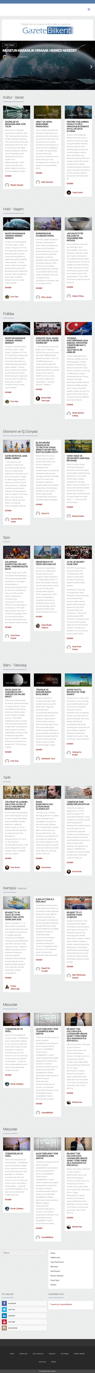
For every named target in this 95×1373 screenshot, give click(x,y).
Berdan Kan (77, 1102)
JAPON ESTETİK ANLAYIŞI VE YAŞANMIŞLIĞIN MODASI (75, 237)
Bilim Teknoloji (21, 682)
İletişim (53, 1285)
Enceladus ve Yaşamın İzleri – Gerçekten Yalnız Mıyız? (15, 693)
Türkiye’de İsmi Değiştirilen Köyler (78, 803)
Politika (16, 45)
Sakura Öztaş (77, 296)
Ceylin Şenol (77, 192)
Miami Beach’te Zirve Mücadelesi (46, 563)
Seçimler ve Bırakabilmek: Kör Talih (15, 124)
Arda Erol (45, 513)
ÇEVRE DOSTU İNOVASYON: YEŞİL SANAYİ (76, 692)
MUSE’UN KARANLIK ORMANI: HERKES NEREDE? (15, 236)
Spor (24, 555)
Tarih (24, 795)
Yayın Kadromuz (57, 1262)
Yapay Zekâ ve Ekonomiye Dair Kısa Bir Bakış (78, 458)
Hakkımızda (55, 1258)
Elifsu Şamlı (46, 297)
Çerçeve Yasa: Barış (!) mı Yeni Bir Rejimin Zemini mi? (46, 50)
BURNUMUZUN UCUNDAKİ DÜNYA (45, 234)
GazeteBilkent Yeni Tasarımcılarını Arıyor (47, 1031)
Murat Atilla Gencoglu (17, 57)
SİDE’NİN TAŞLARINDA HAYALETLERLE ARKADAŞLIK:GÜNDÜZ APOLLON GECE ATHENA (78, 126)
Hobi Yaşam (22, 226)
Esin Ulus (14, 296)
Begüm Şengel (17, 185)
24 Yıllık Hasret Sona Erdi (75, 563)
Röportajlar (22, 1015)
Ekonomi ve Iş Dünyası (21, 448)
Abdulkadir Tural (48, 758)
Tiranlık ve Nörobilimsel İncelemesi (43, 692)
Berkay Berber (78, 516)
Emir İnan (15, 761)
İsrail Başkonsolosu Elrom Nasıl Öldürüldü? (44, 805)
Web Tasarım (51, 1371)
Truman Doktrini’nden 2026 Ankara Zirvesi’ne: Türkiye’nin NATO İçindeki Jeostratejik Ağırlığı (77, 345)
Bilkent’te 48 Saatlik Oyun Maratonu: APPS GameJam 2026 (14, 916)
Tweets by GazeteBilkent (61, 1304)
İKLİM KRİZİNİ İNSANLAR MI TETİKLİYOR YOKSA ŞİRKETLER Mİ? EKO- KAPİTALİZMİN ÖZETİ (47, 447)
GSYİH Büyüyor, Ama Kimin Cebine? (16, 457)
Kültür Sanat (22, 114)
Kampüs (23, 902)
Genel (6, 45)
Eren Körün (15, 867)
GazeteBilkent (47, 1112)
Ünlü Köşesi (22, 1022)
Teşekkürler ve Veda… (14, 1030)
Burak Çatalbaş (17, 1084)
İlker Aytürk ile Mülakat (45, 900)
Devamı (8, 176)
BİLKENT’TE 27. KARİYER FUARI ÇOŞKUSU (74, 915)
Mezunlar (54, 1022)
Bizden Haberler (51, 1015)
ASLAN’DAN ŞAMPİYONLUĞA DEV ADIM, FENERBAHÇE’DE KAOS (16, 565)
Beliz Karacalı (47, 182)
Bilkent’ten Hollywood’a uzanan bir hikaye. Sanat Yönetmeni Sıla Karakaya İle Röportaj (77, 1035)
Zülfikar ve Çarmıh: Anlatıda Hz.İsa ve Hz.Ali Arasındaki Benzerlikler (16, 805)
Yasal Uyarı (54, 1280)
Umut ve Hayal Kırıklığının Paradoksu (44, 124)
